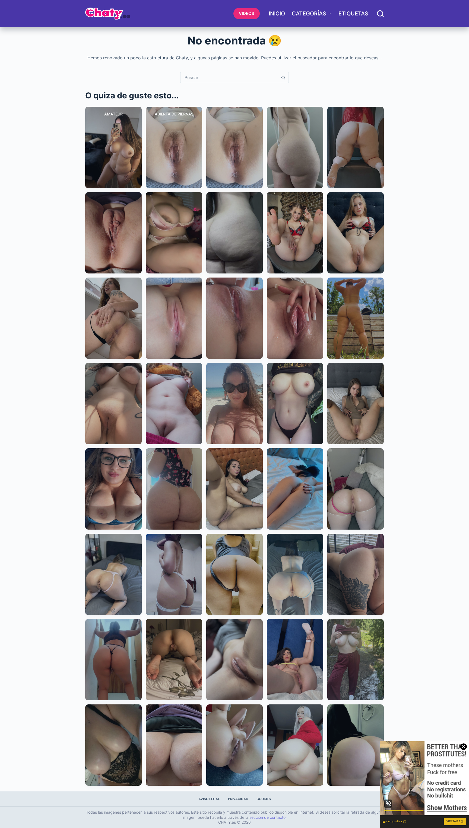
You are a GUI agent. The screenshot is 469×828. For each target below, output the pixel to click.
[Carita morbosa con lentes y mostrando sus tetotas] (113, 489)
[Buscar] (380, 13)
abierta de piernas (174, 114)
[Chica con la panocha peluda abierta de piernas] (234, 147)
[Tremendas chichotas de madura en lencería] (113, 745)
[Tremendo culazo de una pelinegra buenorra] (355, 745)
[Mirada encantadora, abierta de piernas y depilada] (355, 403)
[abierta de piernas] (174, 147)
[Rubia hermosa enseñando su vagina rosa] (295, 745)
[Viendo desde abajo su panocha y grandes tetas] (113, 403)
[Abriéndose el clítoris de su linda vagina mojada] (295, 318)
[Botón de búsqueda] (283, 77)
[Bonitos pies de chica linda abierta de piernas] (295, 232)
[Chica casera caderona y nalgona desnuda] (295, 147)
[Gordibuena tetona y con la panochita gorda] (174, 403)
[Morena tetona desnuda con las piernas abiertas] (234, 489)
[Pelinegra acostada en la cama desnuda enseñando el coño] (295, 489)
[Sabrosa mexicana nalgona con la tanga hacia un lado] (234, 574)
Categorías (309, 13)
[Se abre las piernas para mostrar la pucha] (295, 659)
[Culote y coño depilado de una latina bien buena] (355, 574)
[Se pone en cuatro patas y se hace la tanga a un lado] (113, 574)
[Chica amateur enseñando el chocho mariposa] (174, 659)
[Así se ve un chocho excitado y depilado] (234, 659)
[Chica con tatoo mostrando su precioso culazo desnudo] (113, 318)
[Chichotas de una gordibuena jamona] (174, 745)
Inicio (277, 13)
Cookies (263, 799)
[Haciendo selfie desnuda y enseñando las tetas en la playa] (234, 403)
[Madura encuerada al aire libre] (355, 318)
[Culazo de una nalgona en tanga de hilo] (174, 489)
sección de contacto (267, 817)
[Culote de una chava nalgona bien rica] (234, 232)
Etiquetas (353, 13)
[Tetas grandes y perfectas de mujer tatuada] (295, 403)
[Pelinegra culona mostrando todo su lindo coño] (295, 574)
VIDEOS (246, 13)
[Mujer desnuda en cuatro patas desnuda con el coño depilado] (355, 489)
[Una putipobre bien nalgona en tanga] (174, 574)
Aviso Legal (209, 799)
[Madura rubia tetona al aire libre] (355, 659)
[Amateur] (113, 147)
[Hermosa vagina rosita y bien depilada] (174, 318)
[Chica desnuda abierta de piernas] (234, 745)
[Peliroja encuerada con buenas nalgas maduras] (355, 147)
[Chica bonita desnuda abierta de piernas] (355, 232)
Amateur (113, 114)
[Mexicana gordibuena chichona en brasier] (174, 232)
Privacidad (238, 799)
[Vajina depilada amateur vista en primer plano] (113, 232)
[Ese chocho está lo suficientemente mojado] (234, 318)
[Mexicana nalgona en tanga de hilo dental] (113, 659)
